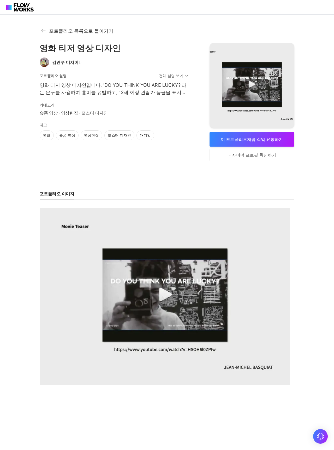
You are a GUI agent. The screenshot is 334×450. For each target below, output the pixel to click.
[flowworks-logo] (20, 7)
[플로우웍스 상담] (320, 436)
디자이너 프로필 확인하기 (252, 155)
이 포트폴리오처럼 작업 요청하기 (252, 139)
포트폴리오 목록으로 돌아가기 (81, 31)
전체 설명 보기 (171, 75)
